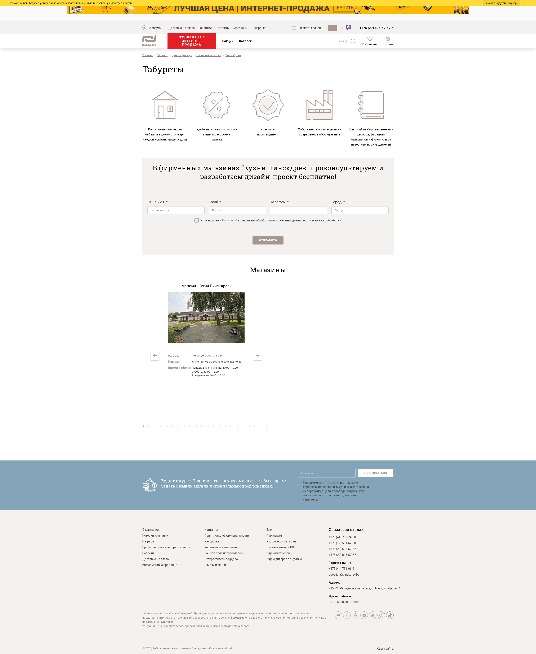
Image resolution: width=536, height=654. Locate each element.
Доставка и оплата (181, 28)
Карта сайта (385, 648)
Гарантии (205, 28)
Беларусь (154, 28)
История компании (155, 535)
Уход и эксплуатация (281, 541)
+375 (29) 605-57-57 (374, 28)
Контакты (222, 28)
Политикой (229, 220)
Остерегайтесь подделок (222, 559)
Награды (148, 541)
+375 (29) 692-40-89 (229, 361)
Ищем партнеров (278, 553)
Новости (148, 553)
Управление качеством (221, 547)
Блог (270, 529)
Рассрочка (259, 28)
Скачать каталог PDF (281, 547)
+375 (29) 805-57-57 (342, 554)
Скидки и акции (215, 565)
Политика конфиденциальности (227, 535)
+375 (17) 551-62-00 (342, 543)
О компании (150, 529)
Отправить (268, 240)
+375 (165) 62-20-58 (204, 361)
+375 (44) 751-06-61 (342, 568)
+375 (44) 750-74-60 (342, 537)
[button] (257, 355)
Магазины (240, 28)
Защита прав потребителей (224, 553)
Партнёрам (274, 535)
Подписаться (375, 473)
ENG (341, 28)
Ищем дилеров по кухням (284, 559)
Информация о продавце (159, 565)
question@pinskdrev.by (344, 574)
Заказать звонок (309, 28)
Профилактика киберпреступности (166, 547)
